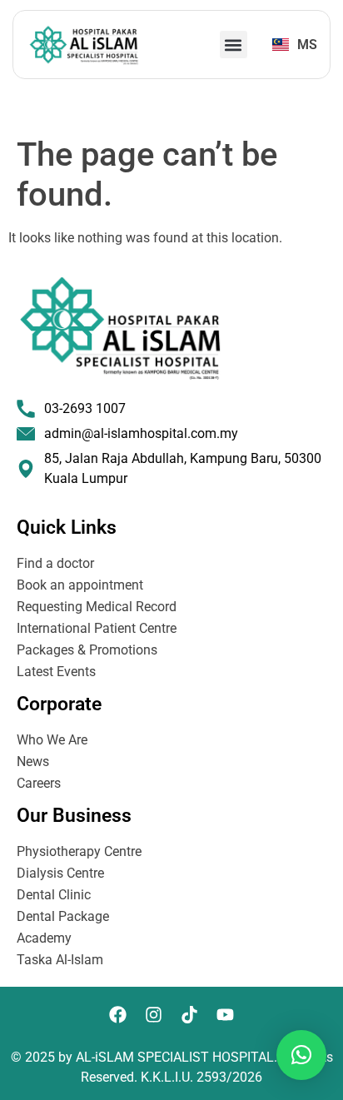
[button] (233, 44)
